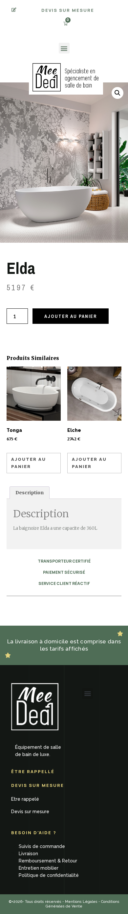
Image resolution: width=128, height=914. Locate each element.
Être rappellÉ (32, 771)
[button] (64, 48)
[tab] (30, 492)
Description (29, 493)
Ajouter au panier (70, 316)
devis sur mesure (67, 10)
